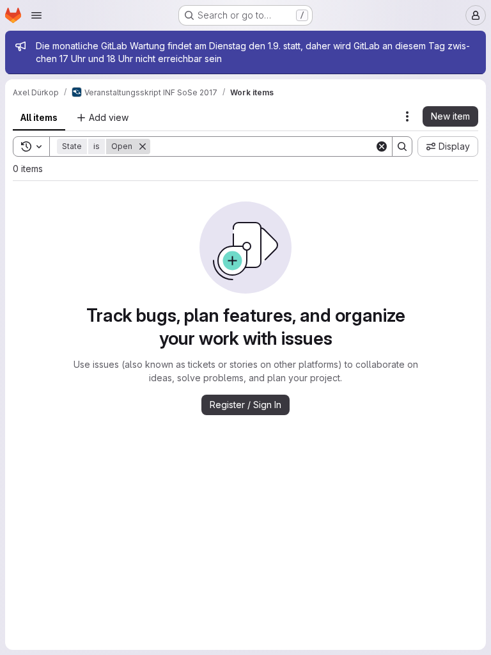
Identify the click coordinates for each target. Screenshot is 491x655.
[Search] (402, 146)
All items (39, 117)
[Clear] (381, 146)
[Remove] (142, 146)
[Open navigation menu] (36, 15)
